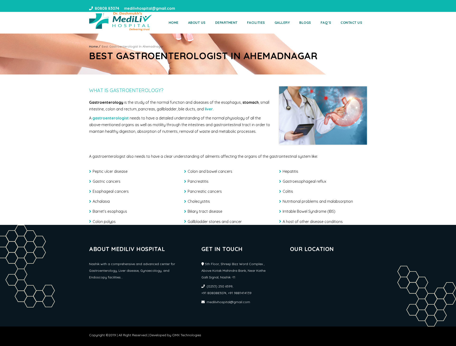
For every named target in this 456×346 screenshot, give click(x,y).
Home (174, 22)
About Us (197, 22)
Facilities (256, 22)
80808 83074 (107, 8)
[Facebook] (180, 8)
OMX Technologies (186, 335)
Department (226, 22)
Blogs (305, 22)
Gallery (282, 22)
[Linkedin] (189, 8)
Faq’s (326, 22)
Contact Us (351, 22)
